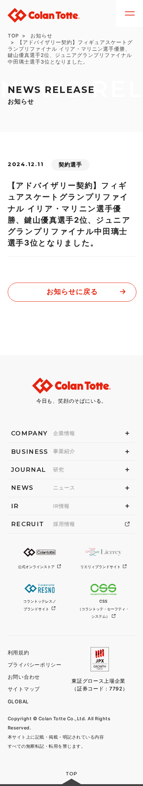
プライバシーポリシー (35, 665)
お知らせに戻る (72, 291)
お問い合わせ (24, 677)
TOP (13, 36)
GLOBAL (18, 701)
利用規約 (18, 653)
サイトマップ (24, 689)
